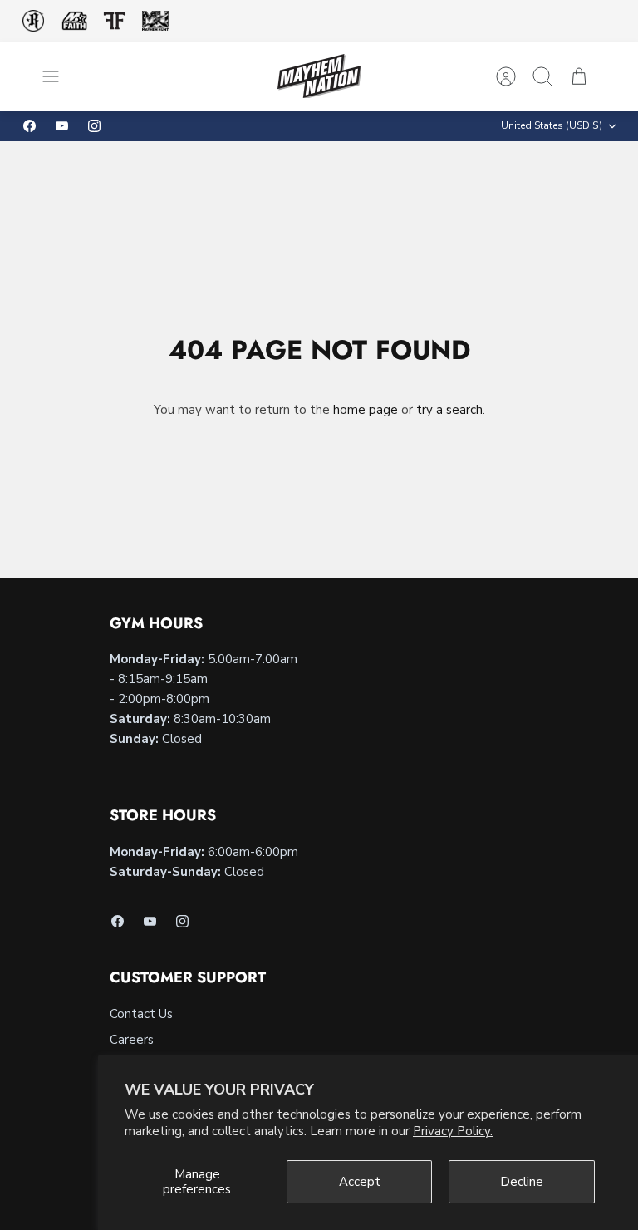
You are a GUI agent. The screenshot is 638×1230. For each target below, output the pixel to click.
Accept (359, 1181)
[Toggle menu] (59, 76)
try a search (449, 409)
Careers (132, 1039)
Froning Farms (114, 21)
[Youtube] (62, 126)
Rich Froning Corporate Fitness (33, 21)
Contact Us (141, 1014)
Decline (521, 1181)
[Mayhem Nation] (319, 76)
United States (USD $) (551, 125)
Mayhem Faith (74, 21)
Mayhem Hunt (154, 21)
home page (365, 409)
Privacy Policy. (453, 1131)
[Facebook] (29, 126)
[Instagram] (94, 126)
